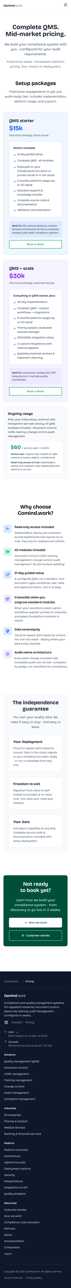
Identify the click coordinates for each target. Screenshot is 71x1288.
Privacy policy (34, 1277)
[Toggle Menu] (65, 5)
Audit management (16, 1092)
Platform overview (16, 1149)
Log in (8, 1253)
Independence (13, 1181)
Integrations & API (16, 1187)
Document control (16, 1067)
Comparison (12, 1247)
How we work (38, 922)
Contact (17, 1022)
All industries (12, 1115)
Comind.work (11, 981)
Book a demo (35, 244)
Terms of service (13, 1277)
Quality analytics (15, 1193)
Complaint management (19, 1099)
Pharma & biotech (16, 1121)
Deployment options (17, 1168)
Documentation (14, 1241)
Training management (18, 1080)
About (8, 1234)
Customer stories (38, 935)
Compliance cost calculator (22, 1222)
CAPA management (16, 1074)
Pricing (29, 1022)
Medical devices (14, 1127)
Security (9, 1175)
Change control (14, 1086)
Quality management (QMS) (21, 1061)
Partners (9, 1228)
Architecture (12, 1156)
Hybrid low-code (15, 1162)
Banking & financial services (22, 1133)
